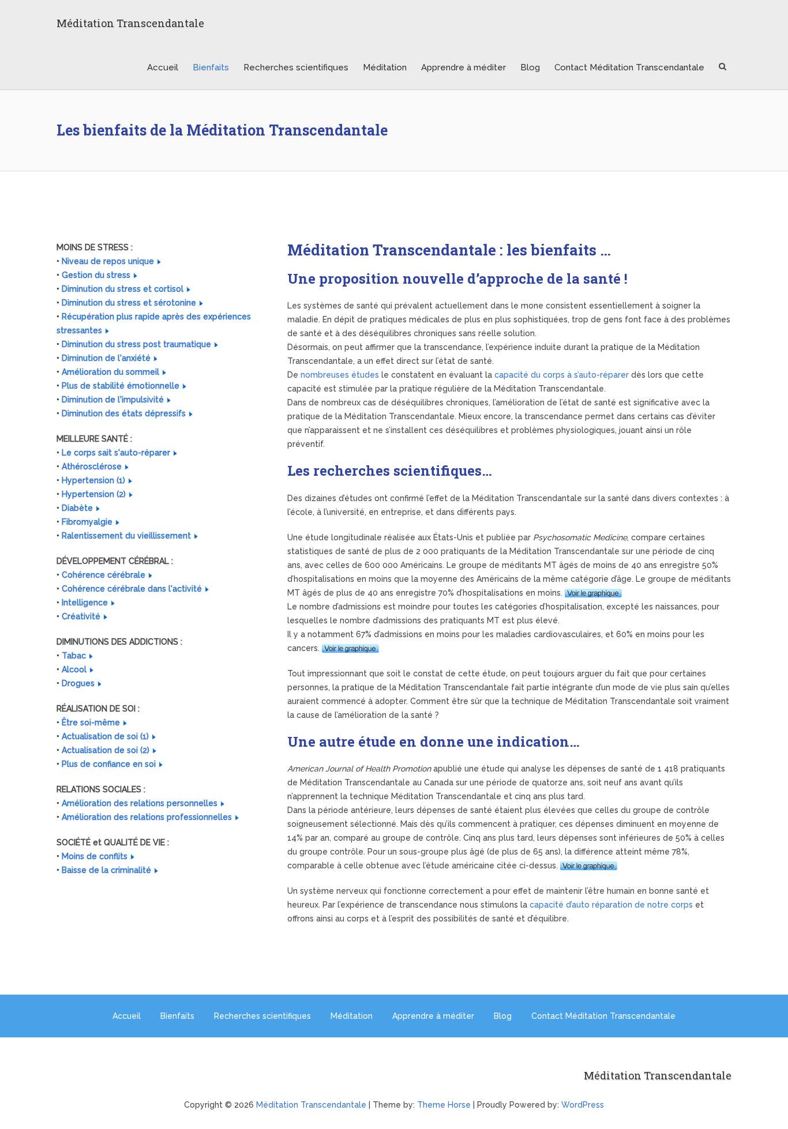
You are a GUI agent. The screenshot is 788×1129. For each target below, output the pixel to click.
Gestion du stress (96, 275)
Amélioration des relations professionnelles (147, 817)
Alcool (74, 669)
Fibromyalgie (87, 521)
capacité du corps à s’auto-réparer (561, 374)
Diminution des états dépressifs (124, 413)
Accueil (162, 67)
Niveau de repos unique (108, 261)
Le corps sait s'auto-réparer (116, 452)
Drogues (78, 683)
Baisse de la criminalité (106, 870)
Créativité (81, 616)
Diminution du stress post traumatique (136, 344)
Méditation (385, 67)
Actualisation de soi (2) (105, 750)
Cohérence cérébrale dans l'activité (132, 588)
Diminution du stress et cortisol (122, 288)
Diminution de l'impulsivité (113, 399)
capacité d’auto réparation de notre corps (611, 904)
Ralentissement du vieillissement (126, 535)
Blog (530, 67)
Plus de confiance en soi (109, 764)
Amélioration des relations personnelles (139, 803)
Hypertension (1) (93, 480)
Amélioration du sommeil (110, 372)
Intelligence (85, 602)
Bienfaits (211, 67)
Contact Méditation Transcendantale (629, 67)
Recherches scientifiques (295, 67)
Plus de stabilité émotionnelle (120, 385)
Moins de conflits (94, 856)
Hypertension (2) (94, 494)
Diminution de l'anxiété (106, 358)
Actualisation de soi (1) (105, 736)
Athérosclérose (92, 466)
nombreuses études (340, 374)
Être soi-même (91, 722)
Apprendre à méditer (463, 67)
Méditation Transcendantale (130, 23)
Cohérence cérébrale (103, 574)
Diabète (77, 508)
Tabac (74, 655)
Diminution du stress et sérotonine (129, 302)
